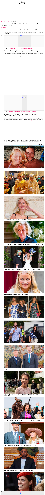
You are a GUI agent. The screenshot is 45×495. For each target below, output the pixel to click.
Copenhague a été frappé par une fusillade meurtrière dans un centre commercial (27, 120)
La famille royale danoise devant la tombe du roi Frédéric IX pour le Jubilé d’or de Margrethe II (22, 111)
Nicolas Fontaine (3, 27)
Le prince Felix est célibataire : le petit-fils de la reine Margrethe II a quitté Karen (20, 48)
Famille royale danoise (7, 21)
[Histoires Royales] (22, 2)
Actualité (2, 21)
